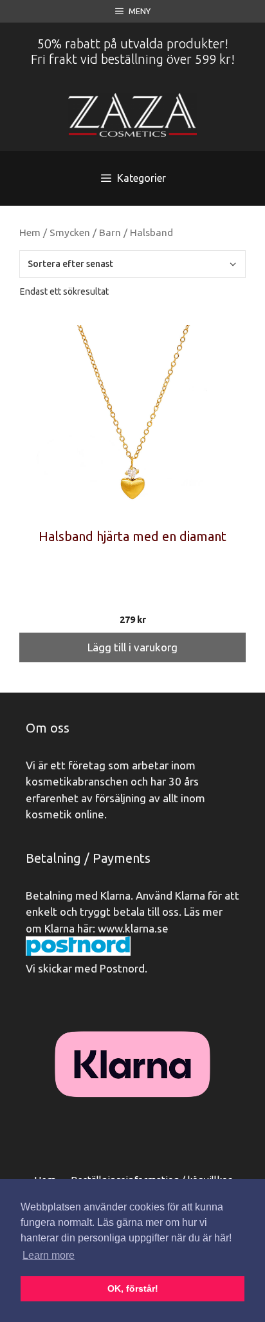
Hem (30, 232)
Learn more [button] (49, 1255)
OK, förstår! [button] (132, 1288)
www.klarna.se (133, 928)
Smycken (70, 232)
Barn (110, 232)
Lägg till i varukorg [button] (132, 647)
